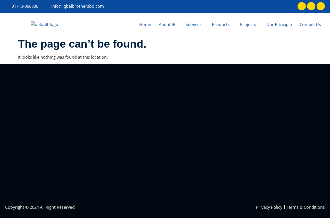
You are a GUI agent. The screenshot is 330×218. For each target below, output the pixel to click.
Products (221, 24)
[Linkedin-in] (311, 6)
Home (145, 24)
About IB (167, 24)
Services (194, 24)
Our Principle (279, 24)
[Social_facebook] (302, 6)
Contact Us (310, 24)
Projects (248, 24)
